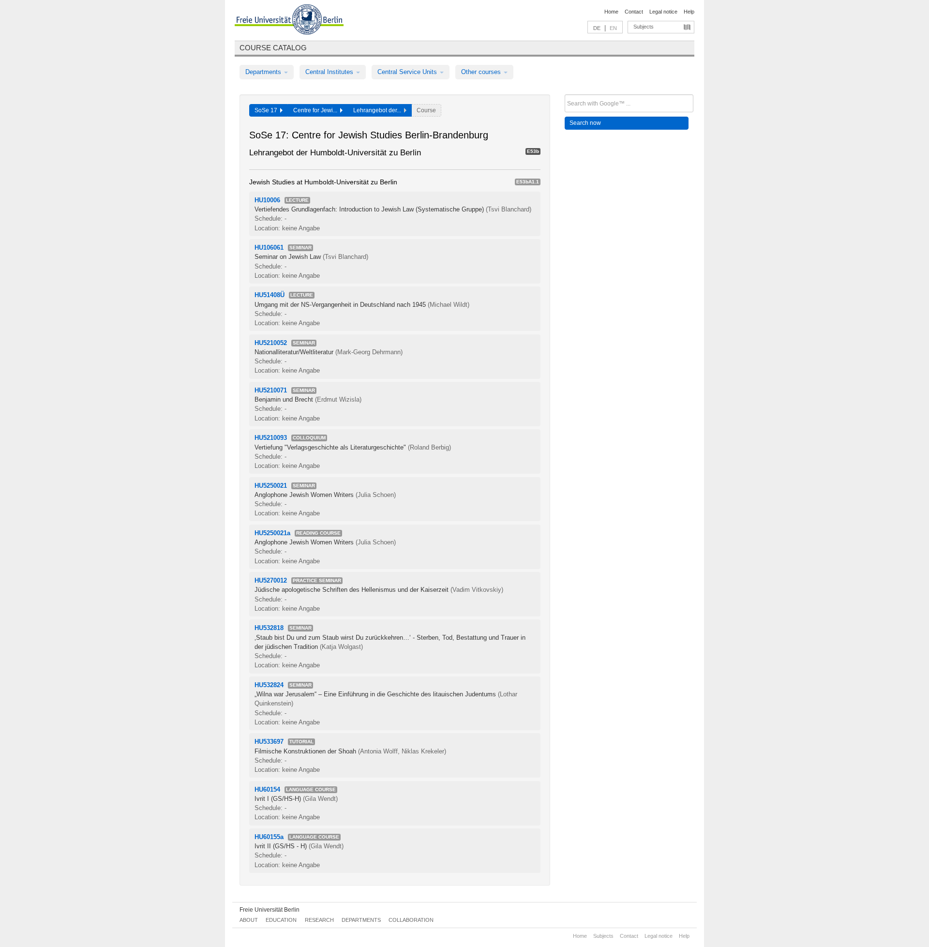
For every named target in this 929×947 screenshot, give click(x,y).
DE (596, 28)
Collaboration (411, 920)
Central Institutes (330, 71)
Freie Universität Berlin (270, 909)
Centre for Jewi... (316, 110)
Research (319, 920)
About (249, 920)
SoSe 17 (267, 110)
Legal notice (663, 12)
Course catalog (273, 48)
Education (281, 920)
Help (689, 12)
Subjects (643, 27)
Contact (634, 12)
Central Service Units (408, 71)
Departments (264, 71)
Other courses (482, 71)
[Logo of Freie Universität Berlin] (289, 20)
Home (611, 12)
